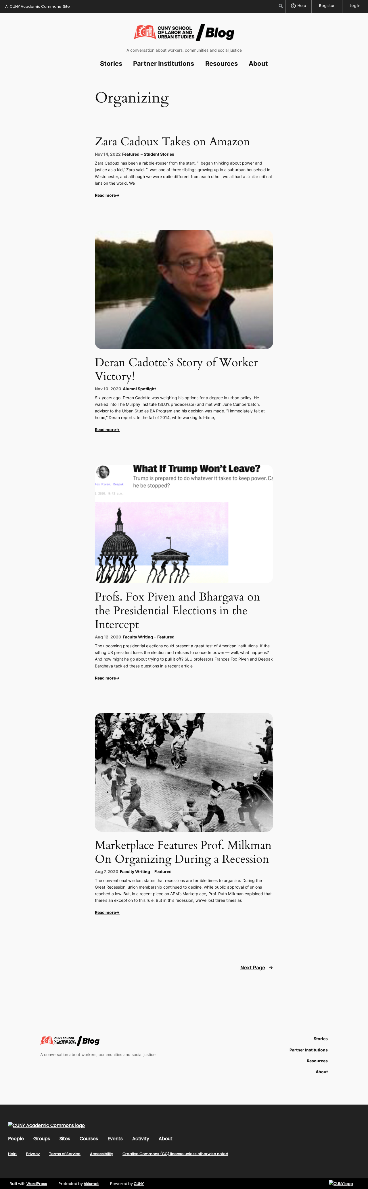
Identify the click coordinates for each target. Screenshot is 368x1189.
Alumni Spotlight (139, 388)
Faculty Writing (138, 636)
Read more (105, 195)
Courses (89, 1138)
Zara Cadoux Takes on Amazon (172, 142)
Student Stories (159, 154)
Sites (65, 1138)
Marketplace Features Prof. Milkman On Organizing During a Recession (183, 852)
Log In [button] (355, 5)
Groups (41, 1138)
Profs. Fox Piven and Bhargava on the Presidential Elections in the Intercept (177, 611)
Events (115, 1138)
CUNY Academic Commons (35, 6)
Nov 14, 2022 (108, 154)
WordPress (36, 1183)
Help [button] (302, 5)
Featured (130, 154)
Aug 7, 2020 (106, 871)
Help (12, 1154)
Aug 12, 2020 (108, 636)
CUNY (139, 1183)
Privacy (33, 1154)
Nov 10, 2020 (108, 388)
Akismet (91, 1183)
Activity (140, 1138)
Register (327, 5)
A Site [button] (37, 6)
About (165, 1138)
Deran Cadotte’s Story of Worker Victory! (176, 369)
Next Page (256, 967)
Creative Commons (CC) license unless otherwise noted (175, 1154)
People (16, 1138)
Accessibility (101, 1154)
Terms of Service (64, 1154)
